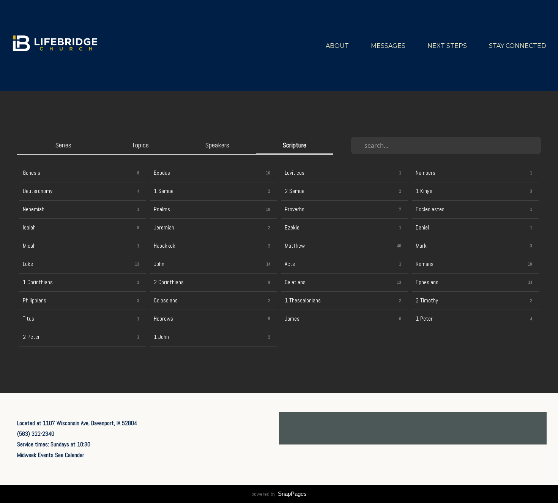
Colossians (166, 300)
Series (63, 145)
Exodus (162, 173)
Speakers (217, 145)
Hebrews (163, 319)
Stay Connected (518, 45)
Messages (389, 45)
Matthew (295, 246)
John (159, 264)
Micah (29, 246)
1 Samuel (164, 191)
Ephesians (427, 282)
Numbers (425, 173)
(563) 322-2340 (35, 434)
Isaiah (29, 227)
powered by (279, 493)
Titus (28, 319)
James (292, 319)
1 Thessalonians (303, 300)
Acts (290, 264)
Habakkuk (164, 246)
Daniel (422, 227)
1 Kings (424, 191)
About (338, 45)
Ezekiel (293, 227)
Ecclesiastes (430, 209)
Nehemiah (33, 209)
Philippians (34, 300)
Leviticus (294, 173)
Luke (28, 264)
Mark (421, 246)
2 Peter (31, 337)
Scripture (294, 145)
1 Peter (424, 319)
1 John (161, 337)
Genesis (31, 173)
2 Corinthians (169, 282)
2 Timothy (427, 300)
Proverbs (294, 209)
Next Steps (447, 45)
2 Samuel (295, 191)
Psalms (162, 209)
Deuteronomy (37, 191)
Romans (424, 264)
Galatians (295, 282)
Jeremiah (164, 227)
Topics (140, 145)
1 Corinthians (38, 282)
